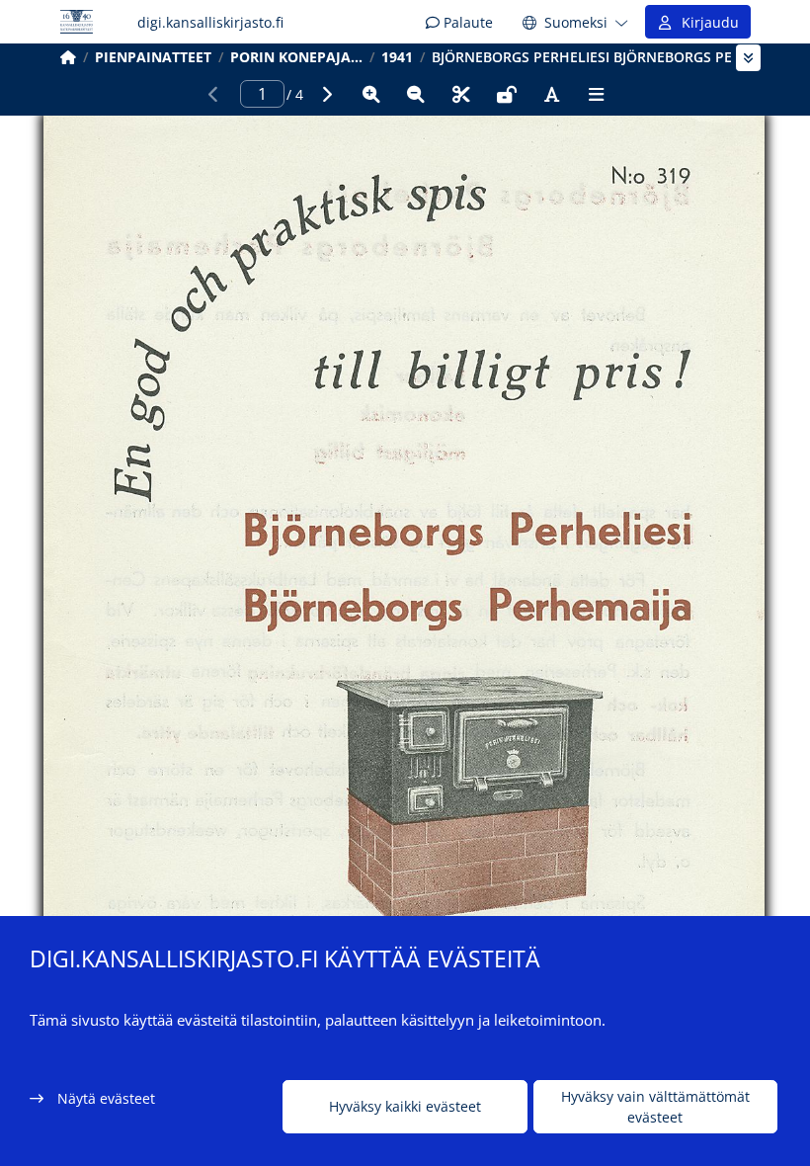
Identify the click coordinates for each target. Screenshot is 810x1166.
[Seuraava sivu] (326, 94)
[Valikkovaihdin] (748, 57)
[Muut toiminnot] (596, 94)
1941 (397, 56)
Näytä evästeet (106, 1098)
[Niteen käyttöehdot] (506, 94)
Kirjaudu (706, 22)
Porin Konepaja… (296, 56)
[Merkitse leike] (461, 94)
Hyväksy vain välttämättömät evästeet (655, 1106)
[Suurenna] (371, 94)
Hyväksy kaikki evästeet (405, 1106)
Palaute (466, 22)
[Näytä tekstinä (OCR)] (551, 94)
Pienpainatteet (153, 56)
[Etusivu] (68, 56)
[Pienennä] (416, 94)
